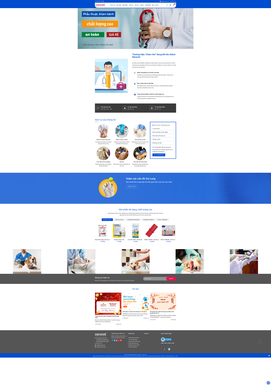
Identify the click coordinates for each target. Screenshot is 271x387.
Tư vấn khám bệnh (160, 107)
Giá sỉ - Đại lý (155, 5)
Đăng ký (171, 278)
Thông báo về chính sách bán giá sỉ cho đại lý (134, 311)
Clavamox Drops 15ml (119, 239)
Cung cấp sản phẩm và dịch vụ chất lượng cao (150, 94)
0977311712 (173, 1)
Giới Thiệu (118, 5)
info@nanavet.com (165, 1)
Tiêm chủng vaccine (140, 139)
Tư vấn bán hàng (132, 107)
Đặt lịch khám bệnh (159, 154)
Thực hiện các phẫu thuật (140, 162)
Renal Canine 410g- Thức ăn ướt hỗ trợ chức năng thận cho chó (109, 239)
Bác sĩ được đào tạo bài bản (145, 83)
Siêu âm (122, 162)
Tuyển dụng (148, 5)
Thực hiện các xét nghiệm (103, 162)
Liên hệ (142, 5)
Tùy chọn (167, 236)
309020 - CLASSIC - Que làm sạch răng (153, 239)
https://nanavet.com (101, 347)
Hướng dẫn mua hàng (134, 337)
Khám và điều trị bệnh (122, 139)
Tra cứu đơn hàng (133, 339)
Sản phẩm (125, 5)
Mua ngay (101, 236)
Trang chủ (112, 5)
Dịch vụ (131, 5)
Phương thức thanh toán (134, 341)
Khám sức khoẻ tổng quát (103, 139)
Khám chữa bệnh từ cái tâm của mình (148, 72)
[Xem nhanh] (108, 236)
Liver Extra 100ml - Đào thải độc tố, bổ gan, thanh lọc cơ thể (141, 239)
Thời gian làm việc (106, 107)
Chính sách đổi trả (133, 346)
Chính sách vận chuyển (134, 345)
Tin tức (137, 5)
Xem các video (132, 186)
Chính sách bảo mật (133, 343)
